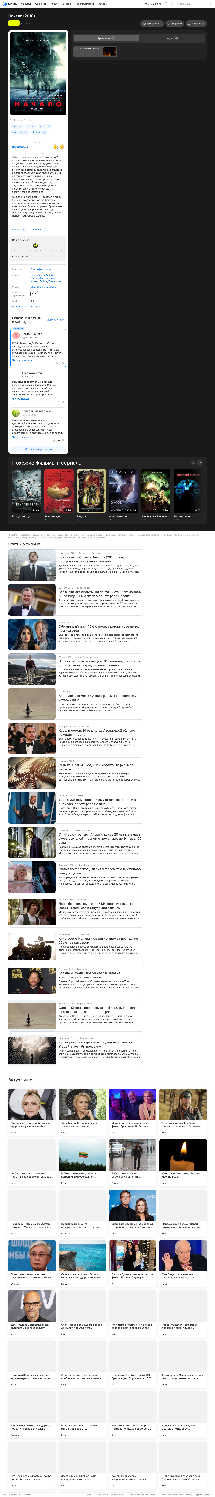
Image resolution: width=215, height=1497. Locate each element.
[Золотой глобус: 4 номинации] (61, 146)
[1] (15, 250)
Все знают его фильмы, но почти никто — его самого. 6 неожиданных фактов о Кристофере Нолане (100, 594)
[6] (41, 250)
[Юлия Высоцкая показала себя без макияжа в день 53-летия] (183, 1465)
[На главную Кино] (12, 4)
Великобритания (46, 286)
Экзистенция (52, 516)
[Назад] (193, 463)
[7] (46, 250)
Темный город (182, 516)
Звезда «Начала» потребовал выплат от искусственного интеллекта (90, 975)
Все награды (20, 146)
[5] (36, 250)
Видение (82, 516)
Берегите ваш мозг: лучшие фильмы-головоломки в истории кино (99, 698)
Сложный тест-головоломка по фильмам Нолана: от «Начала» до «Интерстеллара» (97, 1010)
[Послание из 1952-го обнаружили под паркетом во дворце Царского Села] (82, 1213)
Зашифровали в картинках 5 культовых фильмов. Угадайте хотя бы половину (96, 1044)
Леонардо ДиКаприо (42, 274)
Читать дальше (20, 360)
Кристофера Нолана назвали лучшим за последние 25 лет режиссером (98, 940)
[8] (52, 250)
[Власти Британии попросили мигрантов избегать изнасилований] (82, 1414)
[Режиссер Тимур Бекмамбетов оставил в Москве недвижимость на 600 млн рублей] (32, 1213)
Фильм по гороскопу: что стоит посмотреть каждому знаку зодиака (100, 871)
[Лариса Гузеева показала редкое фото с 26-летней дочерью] (132, 1263)
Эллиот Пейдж (38, 281)
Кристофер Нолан (40, 269)
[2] (20, 250)
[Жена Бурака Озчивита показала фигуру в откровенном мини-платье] (183, 1364)
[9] (57, 250)
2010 (13, 119)
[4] (31, 250)
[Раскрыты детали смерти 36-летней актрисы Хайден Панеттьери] (183, 1314)
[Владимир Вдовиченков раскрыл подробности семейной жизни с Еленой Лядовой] (132, 1213)
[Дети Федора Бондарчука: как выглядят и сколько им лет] (32, 1314)
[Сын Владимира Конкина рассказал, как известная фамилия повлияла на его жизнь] (183, 1263)
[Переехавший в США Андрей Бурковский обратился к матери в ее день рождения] (183, 1213)
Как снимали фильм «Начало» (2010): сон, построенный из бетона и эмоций (91, 559)
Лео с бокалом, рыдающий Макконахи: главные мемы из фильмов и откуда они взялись (96, 906)
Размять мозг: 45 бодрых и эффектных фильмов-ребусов (97, 767)
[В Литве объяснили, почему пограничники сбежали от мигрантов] (82, 1162)
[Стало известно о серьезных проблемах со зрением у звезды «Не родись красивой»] (82, 1364)
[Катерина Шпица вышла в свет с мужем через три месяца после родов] (32, 1364)
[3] (25, 250)
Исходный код (21, 516)
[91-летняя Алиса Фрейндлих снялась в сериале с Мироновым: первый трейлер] (183, 1112)
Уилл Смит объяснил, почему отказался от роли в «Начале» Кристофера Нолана (97, 802)
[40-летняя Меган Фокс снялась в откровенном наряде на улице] (132, 1314)
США (33, 286)
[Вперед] (200, 463)
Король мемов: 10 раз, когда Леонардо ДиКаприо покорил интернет (97, 732)
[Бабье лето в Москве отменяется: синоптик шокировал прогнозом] (132, 1162)
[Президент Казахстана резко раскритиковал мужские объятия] (32, 1263)
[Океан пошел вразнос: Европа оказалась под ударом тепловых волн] (82, 1263)
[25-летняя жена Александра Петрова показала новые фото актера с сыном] (132, 1414)
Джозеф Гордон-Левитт (44, 278)
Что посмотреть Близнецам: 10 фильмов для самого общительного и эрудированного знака (99, 663)
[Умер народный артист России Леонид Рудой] (183, 1162)
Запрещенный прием (154, 516)
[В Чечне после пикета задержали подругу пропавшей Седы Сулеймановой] (32, 1414)
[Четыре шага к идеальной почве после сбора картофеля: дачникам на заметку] (32, 1465)
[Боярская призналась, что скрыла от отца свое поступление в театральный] (183, 1414)
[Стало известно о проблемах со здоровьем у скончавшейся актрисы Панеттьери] (32, 1112)
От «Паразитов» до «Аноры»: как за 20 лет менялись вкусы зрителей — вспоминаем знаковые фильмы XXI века (100, 839)
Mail (5, 1495)
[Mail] (5, 4)
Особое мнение (118, 516)
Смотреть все (55, 320)
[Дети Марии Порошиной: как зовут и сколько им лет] (82, 1112)
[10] (62, 250)
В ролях (16, 275)
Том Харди (54, 281)
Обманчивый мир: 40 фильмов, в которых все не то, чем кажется (99, 628)
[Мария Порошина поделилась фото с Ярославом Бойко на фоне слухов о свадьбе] (132, 1112)
